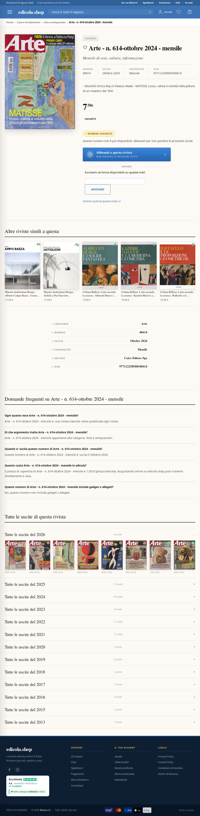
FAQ (178, 2)
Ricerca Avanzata (124, 774)
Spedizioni (148, 2)
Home (9, 22)
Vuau (191, 810)
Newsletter (121, 779)
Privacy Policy (166, 756)
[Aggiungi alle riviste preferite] (85, 47)
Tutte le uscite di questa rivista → (102, 201)
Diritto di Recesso (168, 774)
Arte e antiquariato (55, 22)
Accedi (189, 2)
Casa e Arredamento (28, 22)
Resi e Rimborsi (80, 779)
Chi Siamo (77, 756)
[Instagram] (17, 770)
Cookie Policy (165, 762)
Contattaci (165, 2)
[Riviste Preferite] (179, 11)
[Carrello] (190, 11)
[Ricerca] (149, 11)
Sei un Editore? (129, 2)
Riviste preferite (124, 768)
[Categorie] (9, 11)
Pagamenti (77, 774)
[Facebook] (9, 770)
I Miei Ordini (122, 762)
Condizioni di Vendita (170, 768)
